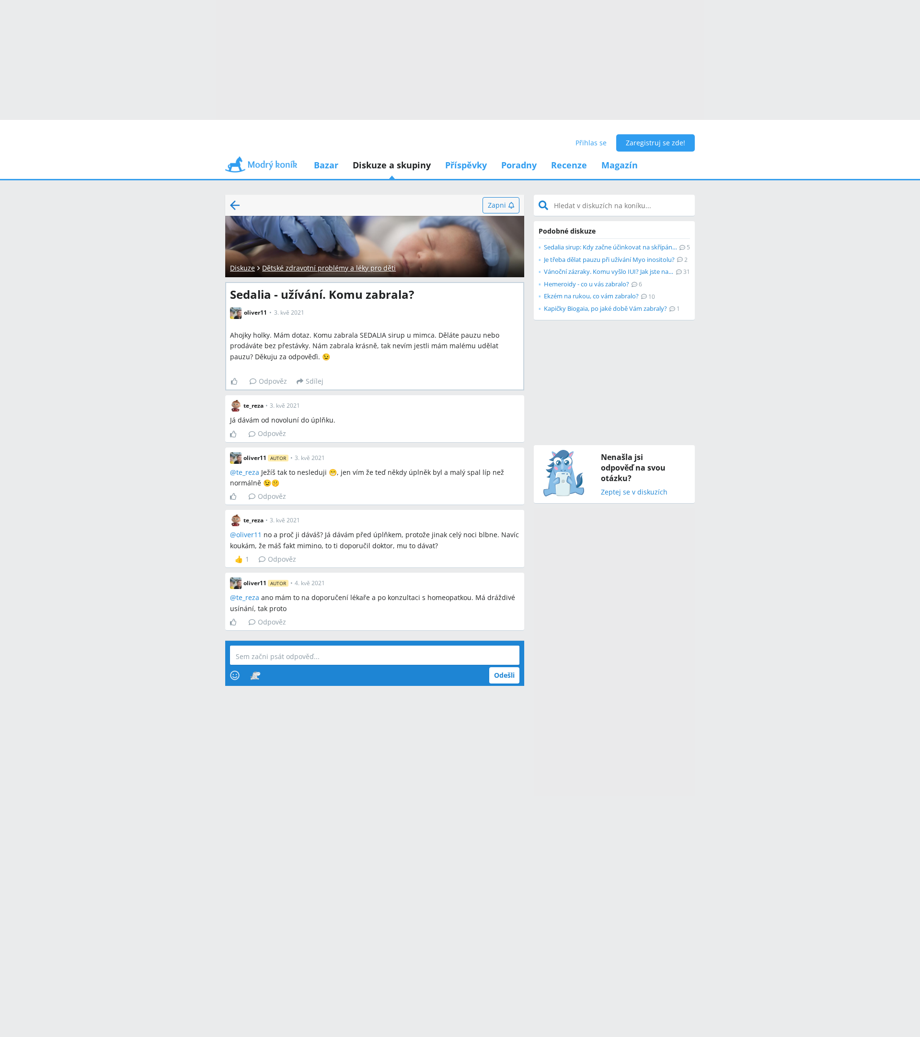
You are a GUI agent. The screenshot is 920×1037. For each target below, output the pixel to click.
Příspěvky (466, 165)
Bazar (326, 165)
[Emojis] (234, 675)
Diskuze (242, 267)
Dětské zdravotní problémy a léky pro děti (329, 267)
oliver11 (249, 534)
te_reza (247, 472)
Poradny (519, 165)
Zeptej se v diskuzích (634, 492)
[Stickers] (255, 675)
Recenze (569, 165)
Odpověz (273, 381)
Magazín (619, 165)
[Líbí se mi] (238, 381)
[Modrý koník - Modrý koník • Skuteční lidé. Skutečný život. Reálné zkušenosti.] (261, 167)
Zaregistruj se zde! (655, 142)
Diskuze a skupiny (392, 165)
